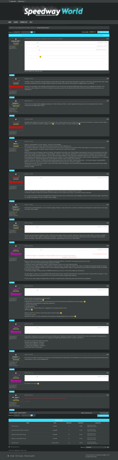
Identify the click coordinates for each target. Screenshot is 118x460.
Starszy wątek (13, 412)
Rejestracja (21, 1)
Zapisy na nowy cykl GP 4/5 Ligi (18, 434)
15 (26, 32)
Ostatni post (89, 426)
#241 (108, 38)
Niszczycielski (55, 442)
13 (22, 32)
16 (29, 32)
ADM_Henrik (95, 443)
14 (24, 32)
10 (69, 434)
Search (16, 22)
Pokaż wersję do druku (15, 446)
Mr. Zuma (15, 397)
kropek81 (55, 430)
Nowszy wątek (22, 412)
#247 (108, 204)
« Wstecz (16, 32)
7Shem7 (94, 435)
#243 (108, 100)
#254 (108, 395)
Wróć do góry (19, 456)
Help (31, 22)
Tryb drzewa (106, 35)
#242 (108, 78)
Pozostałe (28, 27)
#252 (108, 354)
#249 (108, 245)
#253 (108, 372)
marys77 (94, 439)
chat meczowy (14, 426)
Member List (23, 22)
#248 (108, 222)
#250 (108, 285)
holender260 (15, 41)
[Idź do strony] (34, 32)
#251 (108, 323)
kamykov (15, 103)
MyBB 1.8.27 (106, 455)
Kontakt (12, 456)
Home (9, 22)
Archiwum (33, 27)
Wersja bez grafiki (29, 456)
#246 (108, 173)
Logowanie (13, 1)
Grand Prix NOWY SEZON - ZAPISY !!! (20, 430)
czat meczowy (14, 442)
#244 (108, 119)
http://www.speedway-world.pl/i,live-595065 (48, 262)
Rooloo (95, 456)
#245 (108, 141)
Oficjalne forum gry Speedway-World (17, 27)
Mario (15, 144)
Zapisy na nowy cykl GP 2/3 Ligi (18, 438)
